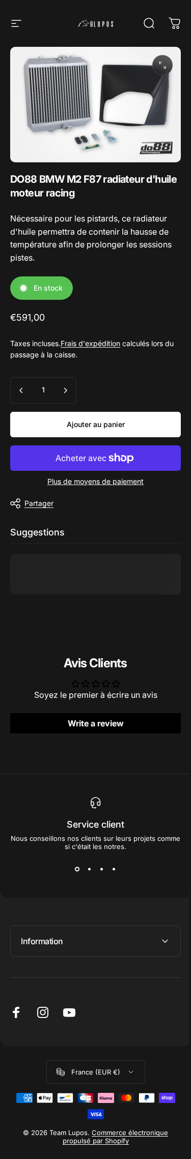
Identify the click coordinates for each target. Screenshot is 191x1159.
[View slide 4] (114, 869)
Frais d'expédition (90, 343)
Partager (38, 503)
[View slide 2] (90, 869)
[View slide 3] (102, 869)
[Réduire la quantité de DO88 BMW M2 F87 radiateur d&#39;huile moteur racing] (21, 390)
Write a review (96, 723)
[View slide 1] (77, 869)
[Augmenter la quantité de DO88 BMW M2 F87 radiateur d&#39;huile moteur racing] (65, 390)
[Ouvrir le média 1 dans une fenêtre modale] (162, 65)
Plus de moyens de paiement (95, 481)
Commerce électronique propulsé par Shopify (112, 1131)
